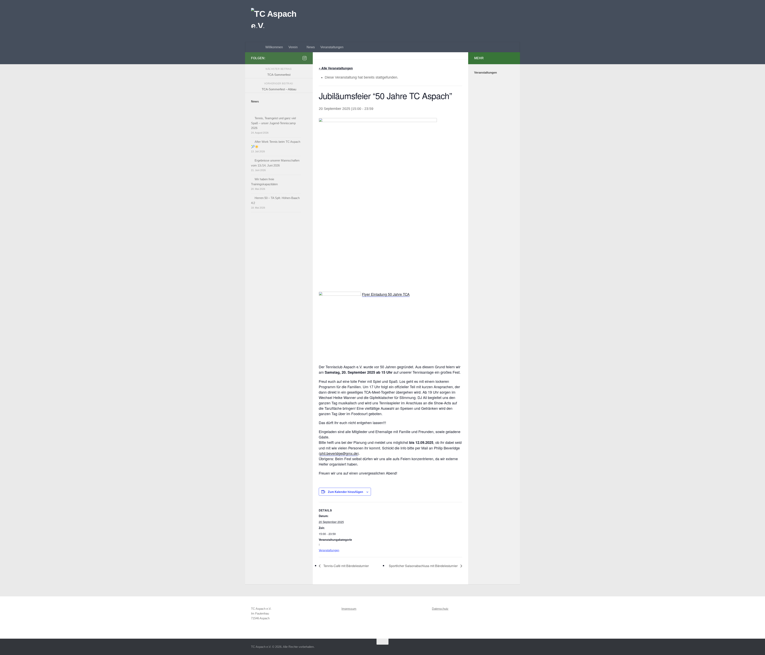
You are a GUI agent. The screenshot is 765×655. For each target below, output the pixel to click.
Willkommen (274, 47)
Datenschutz (440, 608)
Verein (293, 47)
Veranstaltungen (331, 47)
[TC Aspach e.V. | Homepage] (276, 18)
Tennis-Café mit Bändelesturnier (346, 565)
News (311, 47)
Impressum (348, 608)
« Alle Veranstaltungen (336, 68)
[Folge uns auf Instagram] (304, 58)
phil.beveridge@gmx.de (339, 453)
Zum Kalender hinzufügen (345, 492)
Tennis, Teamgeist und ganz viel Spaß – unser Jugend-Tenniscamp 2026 (273, 123)
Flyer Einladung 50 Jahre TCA (386, 294)
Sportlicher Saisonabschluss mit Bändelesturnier (423, 565)
